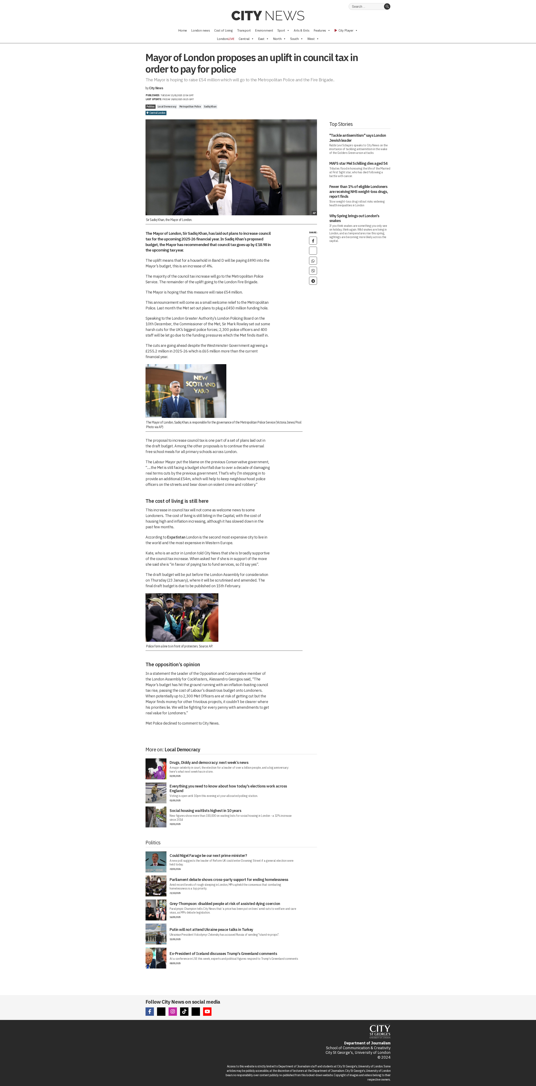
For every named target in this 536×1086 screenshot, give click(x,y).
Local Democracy (167, 106)
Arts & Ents (301, 30)
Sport (281, 30)
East (261, 39)
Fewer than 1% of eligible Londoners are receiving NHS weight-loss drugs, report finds (358, 191)
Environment (264, 30)
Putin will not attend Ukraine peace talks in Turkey (211, 929)
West (311, 39)
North (277, 39)
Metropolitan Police (190, 106)
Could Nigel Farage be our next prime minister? (208, 855)
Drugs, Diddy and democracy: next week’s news (209, 762)
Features (320, 30)
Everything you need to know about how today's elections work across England (228, 788)
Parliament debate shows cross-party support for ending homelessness (229, 879)
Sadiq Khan (210, 106)
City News (156, 88)
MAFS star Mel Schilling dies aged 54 (358, 163)
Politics (151, 106)
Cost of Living (223, 30)
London (225, 39)
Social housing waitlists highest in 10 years (205, 810)
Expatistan (176, 537)
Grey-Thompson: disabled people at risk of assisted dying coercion (225, 903)
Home (182, 30)
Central (244, 39)
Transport (244, 30)
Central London (157, 112)
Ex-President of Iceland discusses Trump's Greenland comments (223, 953)
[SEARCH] (387, 6)
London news (200, 30)
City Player (345, 30)
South (294, 39)
